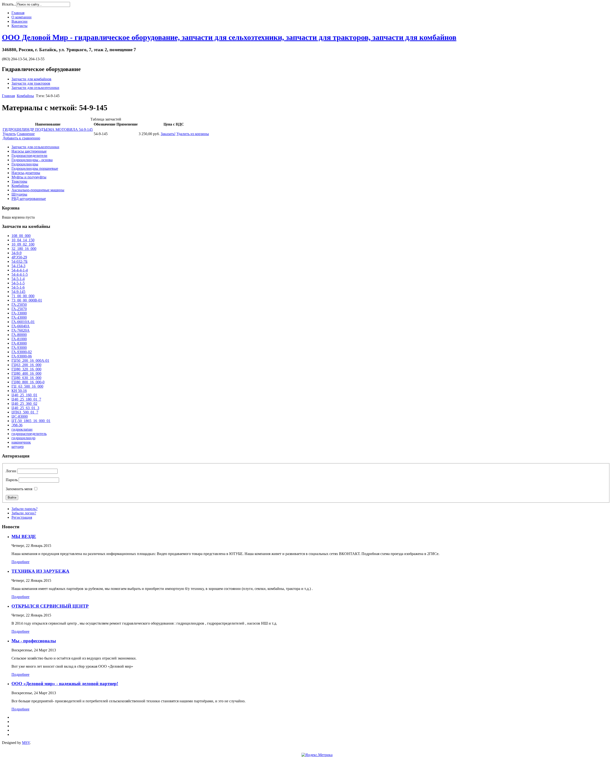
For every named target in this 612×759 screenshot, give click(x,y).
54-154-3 (18, 266)
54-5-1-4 (18, 279)
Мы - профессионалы (33, 640)
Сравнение (26, 134)
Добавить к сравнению (21, 138)
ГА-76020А (20, 330)
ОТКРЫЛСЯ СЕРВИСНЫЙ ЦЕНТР (50, 606)
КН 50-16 (19, 391)
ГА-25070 (19, 309)
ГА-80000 (19, 335)
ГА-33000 (19, 313)
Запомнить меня (19, 489)
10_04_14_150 (22, 240)
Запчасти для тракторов (30, 83)
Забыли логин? (23, 513)
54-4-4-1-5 (19, 274)
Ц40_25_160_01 (24, 395)
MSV (26, 743)
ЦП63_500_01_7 (24, 412)
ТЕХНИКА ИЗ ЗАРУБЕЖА (40, 571)
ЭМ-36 (16, 425)
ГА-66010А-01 (23, 322)
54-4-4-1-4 (19, 270)
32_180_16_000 (23, 249)
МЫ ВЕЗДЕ (23, 536)
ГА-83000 (19, 343)
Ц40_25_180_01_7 (26, 399)
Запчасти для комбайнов (31, 79)
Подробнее (20, 562)
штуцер (17, 447)
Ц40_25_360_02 (24, 404)
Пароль (12, 480)
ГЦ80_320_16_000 (26, 369)
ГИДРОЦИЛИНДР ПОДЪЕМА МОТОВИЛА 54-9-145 (48, 129)
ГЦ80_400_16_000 (26, 373)
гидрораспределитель (29, 434)
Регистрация (21, 517)
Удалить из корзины (192, 134)
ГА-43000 (19, 317)
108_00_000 (21, 236)
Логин (11, 471)
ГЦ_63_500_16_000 (27, 386)
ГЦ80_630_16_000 (26, 378)
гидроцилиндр (23, 438)
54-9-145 (18, 292)
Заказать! (168, 134)
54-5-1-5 (18, 283)
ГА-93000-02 (21, 352)
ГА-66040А (20, 326)
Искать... (9, 4)
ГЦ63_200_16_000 (26, 365)
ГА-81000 (19, 339)
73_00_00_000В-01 (26, 300)
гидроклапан (22, 429)
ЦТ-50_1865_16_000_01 (30, 421)
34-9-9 (16, 253)
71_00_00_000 (22, 296)
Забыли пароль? (24, 509)
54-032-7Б (19, 261)
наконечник (21, 442)
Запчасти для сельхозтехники (35, 88)
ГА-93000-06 (21, 356)
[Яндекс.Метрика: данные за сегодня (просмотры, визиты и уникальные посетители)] (317, 755)
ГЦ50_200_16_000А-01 (30, 360)
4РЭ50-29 (19, 257)
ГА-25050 (19, 304)
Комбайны (25, 96)
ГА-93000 (19, 348)
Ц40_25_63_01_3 (25, 408)
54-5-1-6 (18, 287)
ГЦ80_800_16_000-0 (27, 382)
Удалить (9, 134)
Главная (8, 96)
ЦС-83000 (19, 416)
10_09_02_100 (22, 244)
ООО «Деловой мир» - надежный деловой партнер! (64, 683)
